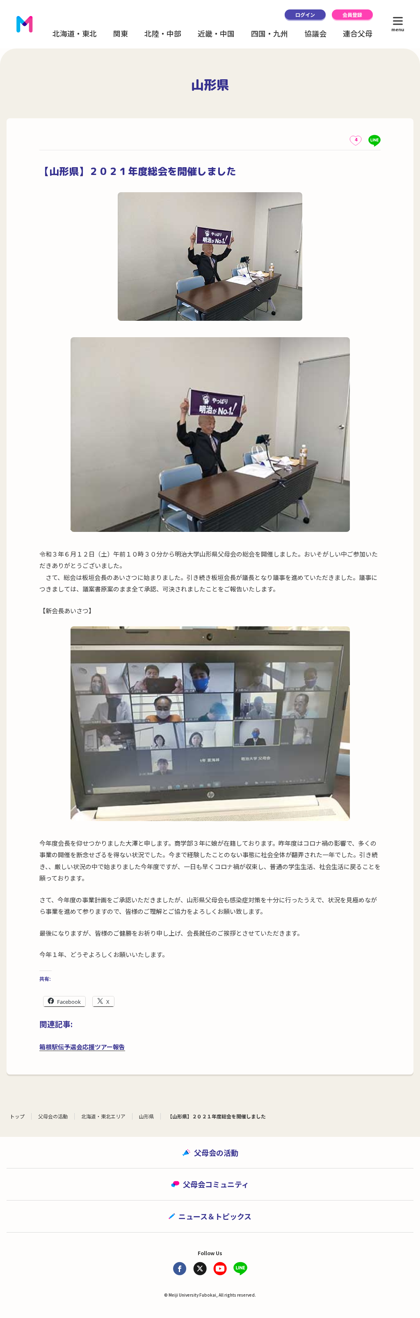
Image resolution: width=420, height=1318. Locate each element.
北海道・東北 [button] (74, 33)
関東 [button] (120, 33)
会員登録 (352, 14)
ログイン (305, 14)
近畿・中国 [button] (216, 33)
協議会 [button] (315, 33)
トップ (17, 1116)
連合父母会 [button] (361, 33)
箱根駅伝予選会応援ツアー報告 (82, 1046)
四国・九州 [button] (269, 33)
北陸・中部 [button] (162, 33)
